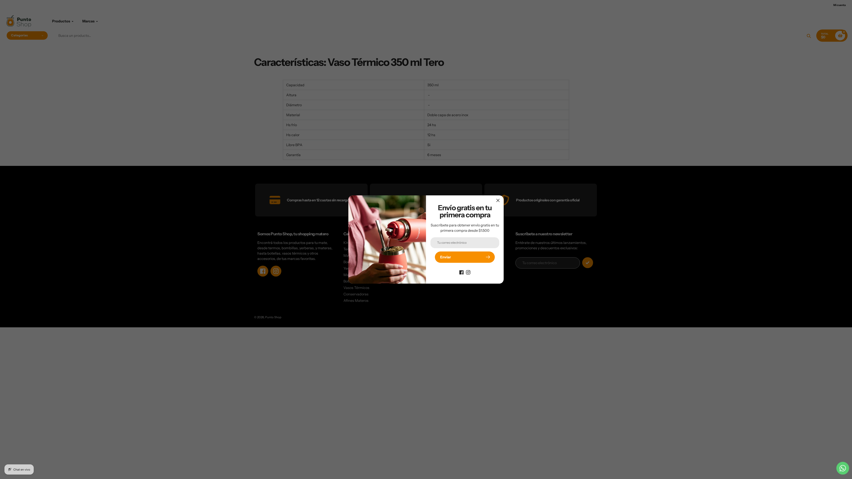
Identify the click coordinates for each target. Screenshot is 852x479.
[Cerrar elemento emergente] (498, 200)
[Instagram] (468, 272)
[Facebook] (461, 272)
